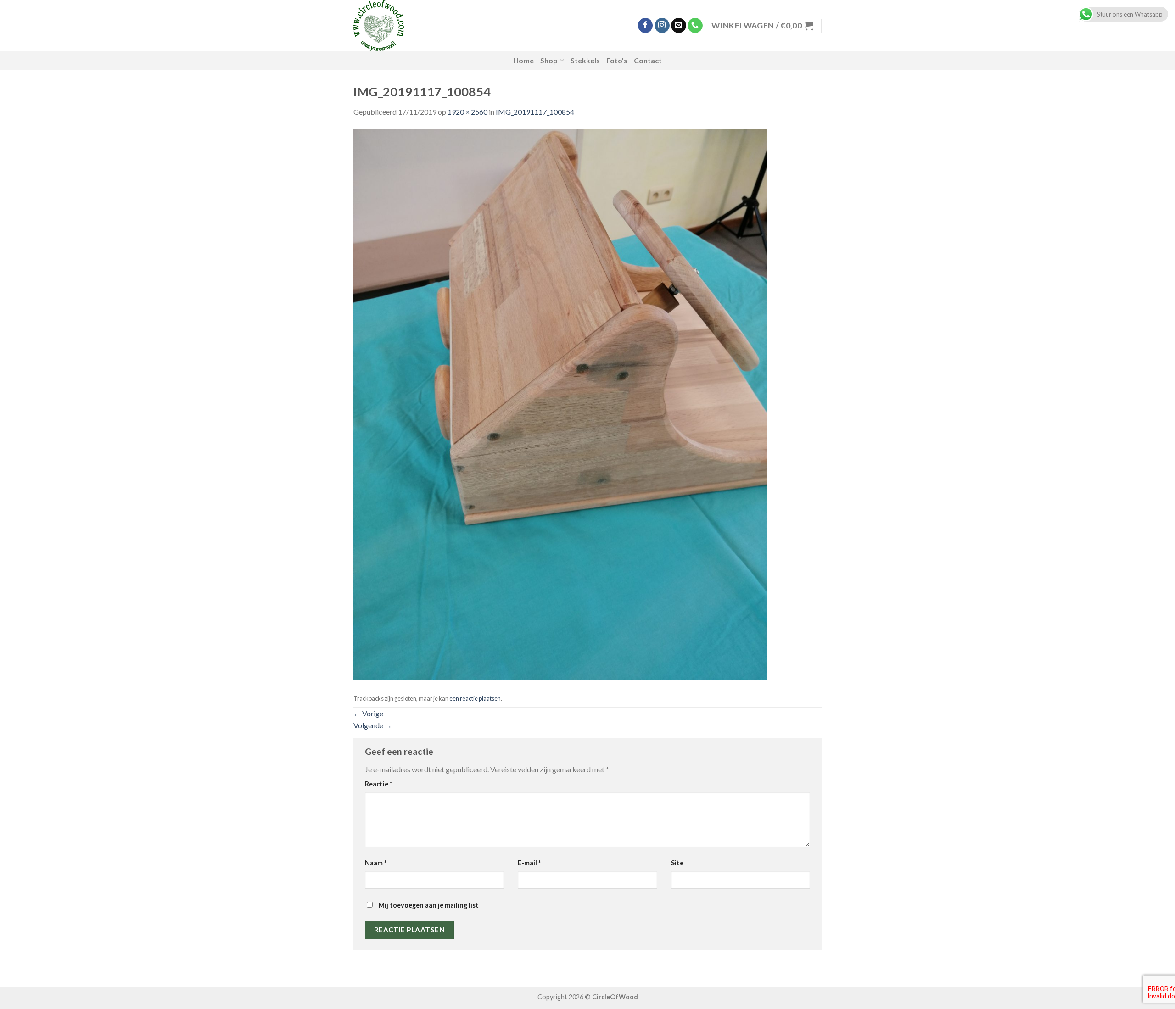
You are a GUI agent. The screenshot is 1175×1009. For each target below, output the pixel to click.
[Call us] (695, 25)
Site (677, 863)
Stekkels (585, 60)
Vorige (368, 713)
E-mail (529, 863)
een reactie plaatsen (475, 698)
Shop (549, 60)
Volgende (372, 725)
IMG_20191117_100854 (535, 111)
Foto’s (616, 60)
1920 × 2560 (467, 111)
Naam (375, 863)
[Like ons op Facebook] (645, 25)
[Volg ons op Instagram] (662, 25)
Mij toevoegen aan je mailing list (428, 905)
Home (523, 60)
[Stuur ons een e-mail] (678, 25)
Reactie (378, 784)
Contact (648, 60)
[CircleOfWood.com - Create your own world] (426, 25)
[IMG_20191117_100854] (560, 403)
